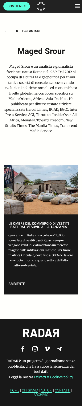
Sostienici (17, 6)
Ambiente (16, 284)
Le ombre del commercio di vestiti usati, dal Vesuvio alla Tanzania (41, 230)
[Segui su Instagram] (35, 349)
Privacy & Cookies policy (53, 377)
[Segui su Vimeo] (47, 349)
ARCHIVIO (41, 395)
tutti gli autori (27, 31)
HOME (14, 390)
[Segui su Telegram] (59, 349)
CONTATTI (62, 390)
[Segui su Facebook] (22, 349)
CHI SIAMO (30, 390)
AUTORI (46, 390)
